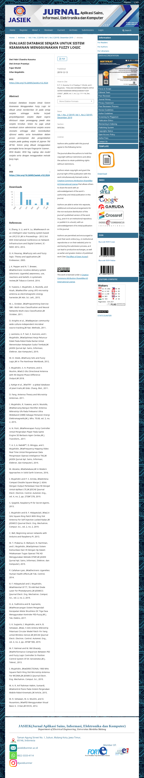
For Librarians (103, 51)
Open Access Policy (106, 134)
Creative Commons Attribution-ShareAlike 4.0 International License (72, 278)
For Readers (103, 42)
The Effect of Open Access (76, 256)
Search (127, 30)
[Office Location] (13, 740)
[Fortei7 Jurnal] (122, 754)
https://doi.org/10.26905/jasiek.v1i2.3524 (28, 82)
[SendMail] (13, 748)
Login (101, 30)
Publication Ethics (105, 120)
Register (24, 30)
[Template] (107, 168)
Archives (73, 30)
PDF (63, 59)
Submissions (88, 30)
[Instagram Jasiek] (13, 763)
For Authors (103, 46)
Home (12, 30)
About (35, 30)
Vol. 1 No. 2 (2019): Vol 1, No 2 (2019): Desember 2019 (51, 37)
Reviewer (48, 30)
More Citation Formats (68, 101)
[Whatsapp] (13, 755)
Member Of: (109, 745)
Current (61, 30)
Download (102, 173)
